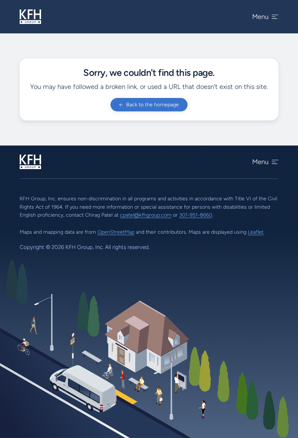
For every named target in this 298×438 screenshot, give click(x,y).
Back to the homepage (152, 105)
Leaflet (255, 232)
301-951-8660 (195, 215)
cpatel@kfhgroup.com (146, 215)
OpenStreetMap (115, 232)
